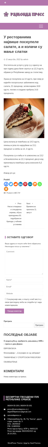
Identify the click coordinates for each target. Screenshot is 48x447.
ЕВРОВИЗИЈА (10, 348)
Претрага (8, 321)
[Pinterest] (25, 184)
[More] (6, 189)
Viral (25, 443)
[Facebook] (6, 184)
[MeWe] (30, 184)
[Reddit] (16, 184)
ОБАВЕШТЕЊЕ (10, 362)
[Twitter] (11, 184)
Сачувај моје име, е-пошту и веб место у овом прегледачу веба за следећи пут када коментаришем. (23, 302)
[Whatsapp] (40, 184)
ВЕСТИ (17, 193)
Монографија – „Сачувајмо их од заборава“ (22, 353)
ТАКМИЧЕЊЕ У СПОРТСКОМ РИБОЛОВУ (22, 357)
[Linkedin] (20, 184)
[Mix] (35, 184)
